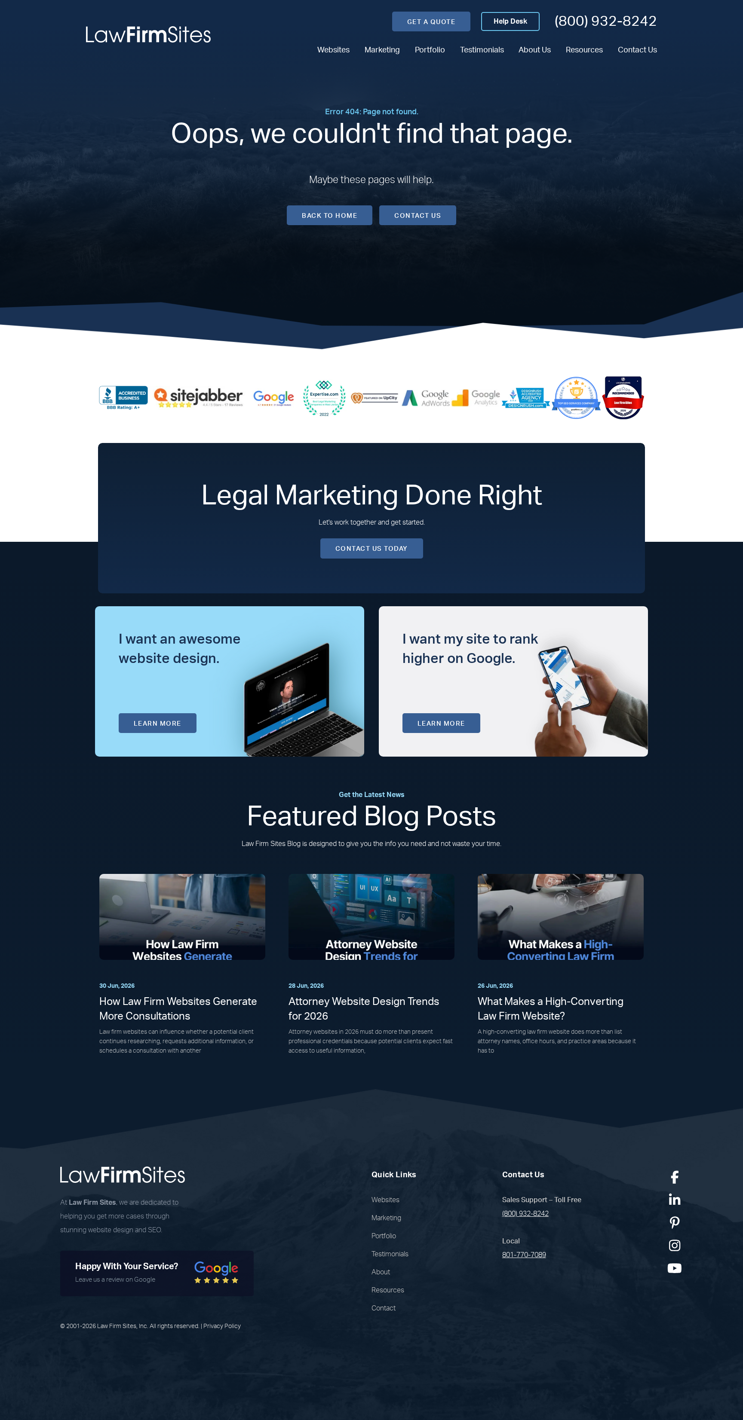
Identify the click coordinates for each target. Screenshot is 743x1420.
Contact (384, 1308)
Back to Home (329, 216)
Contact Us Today (371, 549)
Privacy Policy (222, 1326)
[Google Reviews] (273, 397)
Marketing (382, 50)
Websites (333, 50)
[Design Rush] (525, 397)
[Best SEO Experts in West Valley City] (324, 397)
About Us (535, 50)
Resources (584, 50)
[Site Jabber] (198, 397)
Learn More (157, 724)
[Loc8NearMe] (623, 397)
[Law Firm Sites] (148, 34)
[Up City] (374, 397)
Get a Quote (431, 22)
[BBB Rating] (123, 397)
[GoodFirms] (576, 397)
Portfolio (430, 50)
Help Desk (510, 21)
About (381, 1272)
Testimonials (482, 50)
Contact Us (637, 50)
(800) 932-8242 (606, 21)
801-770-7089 (524, 1255)
